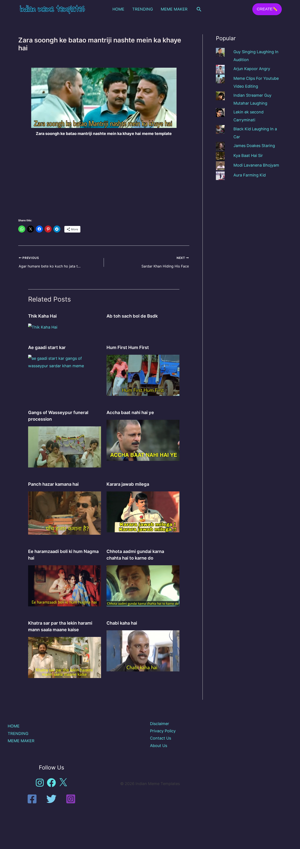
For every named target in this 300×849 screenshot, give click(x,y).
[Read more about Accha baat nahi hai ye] (143, 440)
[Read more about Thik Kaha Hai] (42, 327)
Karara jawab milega (128, 484)
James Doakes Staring (254, 145)
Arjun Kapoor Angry (251, 68)
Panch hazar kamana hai (53, 484)
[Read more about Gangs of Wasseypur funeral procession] (64, 446)
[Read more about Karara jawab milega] (143, 511)
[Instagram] (71, 799)
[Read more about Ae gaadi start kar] (64, 362)
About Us (158, 745)
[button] (199, 9)
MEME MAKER (174, 9)
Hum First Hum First (128, 347)
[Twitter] (51, 799)
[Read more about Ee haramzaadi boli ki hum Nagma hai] (64, 585)
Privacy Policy (163, 731)
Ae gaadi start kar (47, 347)
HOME (118, 9)
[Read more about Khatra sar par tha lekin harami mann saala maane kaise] (64, 657)
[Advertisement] (103, 173)
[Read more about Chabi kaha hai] (143, 650)
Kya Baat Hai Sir (248, 155)
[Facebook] (32, 799)
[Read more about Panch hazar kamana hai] (64, 512)
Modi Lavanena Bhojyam (256, 165)
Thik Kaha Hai (42, 316)
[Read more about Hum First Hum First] (143, 375)
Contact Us (160, 738)
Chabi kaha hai (122, 623)
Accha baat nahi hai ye (130, 412)
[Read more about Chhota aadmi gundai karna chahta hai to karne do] (143, 585)
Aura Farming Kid (249, 175)
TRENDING (142, 9)
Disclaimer (159, 723)
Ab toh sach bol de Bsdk (132, 316)
